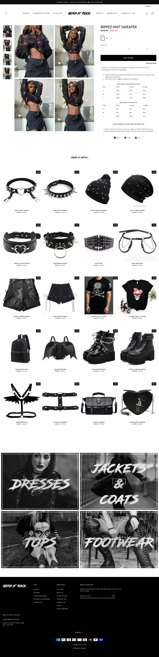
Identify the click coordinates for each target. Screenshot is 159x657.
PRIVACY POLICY (62, 596)
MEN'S (100, 13)
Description (151, 63)
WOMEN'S (112, 13)
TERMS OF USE (61, 599)
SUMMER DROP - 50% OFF (48, 13)
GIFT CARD (60, 589)
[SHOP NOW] (40, 481)
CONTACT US (128, 13)
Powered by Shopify (79, 648)
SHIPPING (37, 592)
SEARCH (36, 589)
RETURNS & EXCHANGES (42, 599)
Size (102, 35)
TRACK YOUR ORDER (40, 596)
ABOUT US (60, 592)
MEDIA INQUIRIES (62, 609)
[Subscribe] (113, 596)
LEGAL (59, 605)
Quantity (104, 45)
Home (26, 13)
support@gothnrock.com (11, 619)
